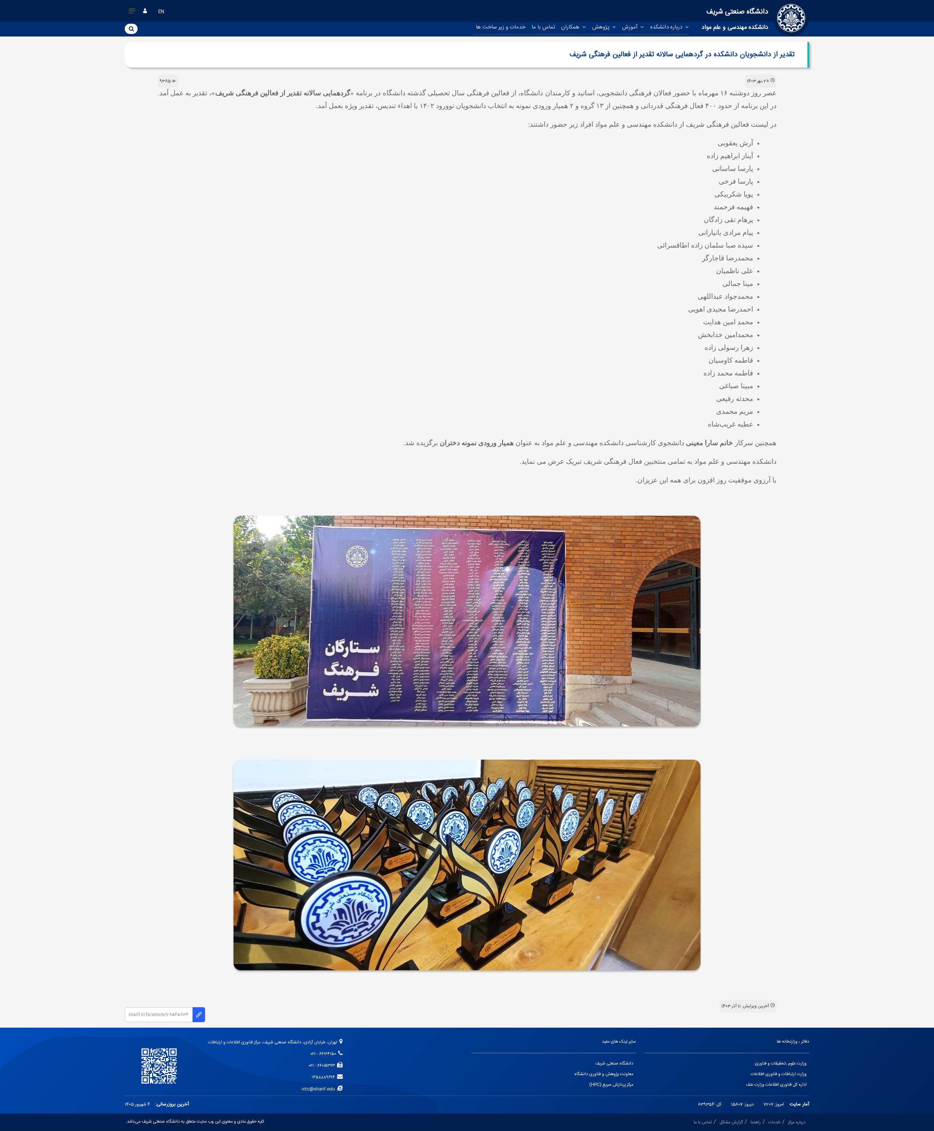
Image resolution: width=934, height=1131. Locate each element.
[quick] (132, 12)
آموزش (630, 27)
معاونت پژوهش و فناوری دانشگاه (603, 1074)
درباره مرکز (797, 1122)
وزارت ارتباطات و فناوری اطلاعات (779, 1074)
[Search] (131, 28)
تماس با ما (543, 27)
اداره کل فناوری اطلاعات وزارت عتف (776, 1084)
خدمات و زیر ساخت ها (500, 27)
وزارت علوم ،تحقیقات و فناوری (781, 1063)
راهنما (755, 1122)
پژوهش (601, 27)
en (161, 12)
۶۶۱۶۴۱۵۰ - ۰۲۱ (324, 1054)
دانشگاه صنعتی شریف (614, 1063)
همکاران (571, 27)
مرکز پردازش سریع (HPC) (611, 1084)
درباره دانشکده (667, 27)
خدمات (774, 1122)
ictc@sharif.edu (319, 1089)
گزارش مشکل (731, 1122)
